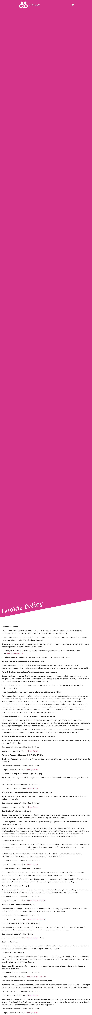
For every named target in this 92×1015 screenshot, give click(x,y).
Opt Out (42, 901)
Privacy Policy (32, 751)
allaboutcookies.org (14, 653)
